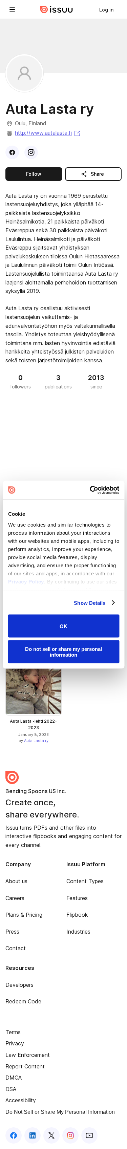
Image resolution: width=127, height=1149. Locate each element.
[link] (106, 9)
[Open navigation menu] (12, 9)
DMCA (13, 1077)
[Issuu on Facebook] (13, 1135)
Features (77, 898)
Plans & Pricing (23, 914)
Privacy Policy (26, 581)
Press (12, 931)
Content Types (85, 881)
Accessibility (20, 1100)
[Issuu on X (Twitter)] (51, 1135)
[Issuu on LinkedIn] (32, 1135)
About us (16, 881)
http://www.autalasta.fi (48, 132)
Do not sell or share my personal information (63, 651)
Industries (78, 931)
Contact (15, 948)
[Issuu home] (57, 9)
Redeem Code (23, 1001)
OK (63, 626)
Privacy (14, 1043)
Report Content (25, 1066)
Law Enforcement (27, 1054)
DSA (10, 1089)
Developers (19, 984)
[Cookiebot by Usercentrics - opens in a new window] (90, 490)
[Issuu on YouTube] (89, 1135)
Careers (14, 898)
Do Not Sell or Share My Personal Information (60, 1112)
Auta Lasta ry (36, 740)
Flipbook (77, 914)
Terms (13, 1032)
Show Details (89, 602)
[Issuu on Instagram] (70, 1135)
